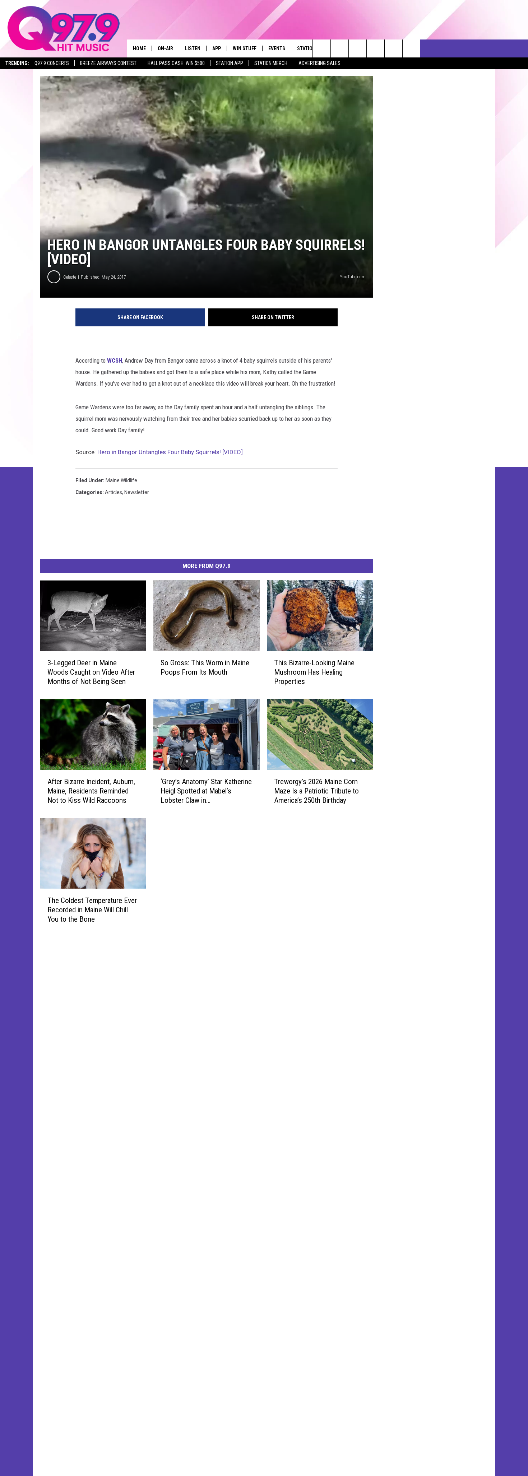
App (216, 48)
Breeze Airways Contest (108, 63)
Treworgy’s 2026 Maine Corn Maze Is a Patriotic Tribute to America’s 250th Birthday (316, 791)
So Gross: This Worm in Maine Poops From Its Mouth (205, 667)
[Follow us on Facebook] (357, 48)
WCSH (114, 360)
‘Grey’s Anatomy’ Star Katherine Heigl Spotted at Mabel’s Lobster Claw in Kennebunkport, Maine (206, 791)
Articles (113, 492)
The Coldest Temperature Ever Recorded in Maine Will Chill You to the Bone (92, 909)
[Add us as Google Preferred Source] (339, 48)
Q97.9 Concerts (51, 63)
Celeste (69, 277)
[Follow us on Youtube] (411, 48)
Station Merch (270, 63)
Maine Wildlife (121, 480)
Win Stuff (244, 48)
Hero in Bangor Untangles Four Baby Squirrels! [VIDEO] (170, 452)
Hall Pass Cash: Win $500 (176, 63)
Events (276, 48)
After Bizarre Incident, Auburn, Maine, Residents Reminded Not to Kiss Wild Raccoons (91, 791)
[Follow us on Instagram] (375, 48)
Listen (192, 48)
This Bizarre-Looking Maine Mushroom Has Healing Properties (314, 672)
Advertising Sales (319, 63)
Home (139, 48)
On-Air (165, 48)
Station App (229, 63)
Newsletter (136, 492)
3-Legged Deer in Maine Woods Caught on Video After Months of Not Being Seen (91, 672)
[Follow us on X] (393, 48)
